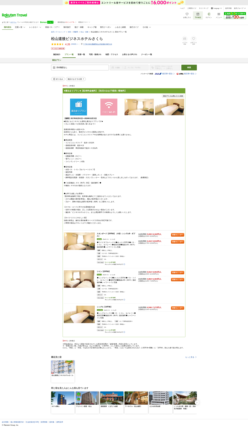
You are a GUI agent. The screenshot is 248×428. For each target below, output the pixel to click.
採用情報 (44, 422)
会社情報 (5, 422)
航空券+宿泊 (167, 74)
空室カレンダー (177, 235)
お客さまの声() (129, 54)
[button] (73, 362)
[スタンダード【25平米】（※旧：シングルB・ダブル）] (79, 241)
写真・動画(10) (95, 54)
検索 (189, 67)
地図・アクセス (111, 54)
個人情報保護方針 (17, 422)
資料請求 (59, 422)
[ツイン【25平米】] (79, 279)
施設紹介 (56, 54)
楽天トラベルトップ (58, 32)
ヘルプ (182, 8)
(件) (73, 44)
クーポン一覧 (146, 54)
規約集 (51, 422)
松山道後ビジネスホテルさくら (77, 39)
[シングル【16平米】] (79, 314)
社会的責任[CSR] (32, 422)
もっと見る (189, 357)
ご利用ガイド (191, 8)
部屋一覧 (81, 54)
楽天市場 (228, 8)
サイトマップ (203, 8)
